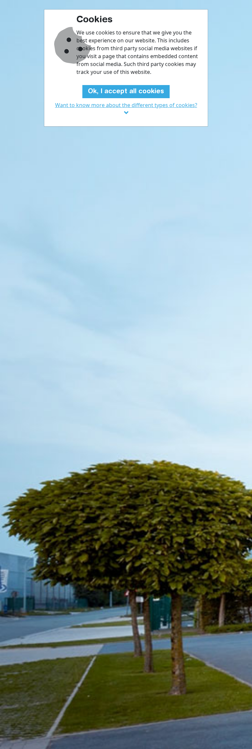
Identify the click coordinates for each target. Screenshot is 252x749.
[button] (126, 109)
